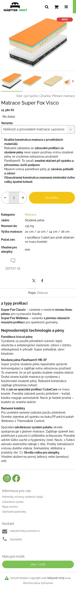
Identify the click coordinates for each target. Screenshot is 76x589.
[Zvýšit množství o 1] (23, 197)
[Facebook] (42, 280)
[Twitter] (34, 280)
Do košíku (51, 197)
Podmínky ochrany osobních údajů (22, 496)
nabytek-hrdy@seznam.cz (25, 530)
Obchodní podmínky (14, 511)
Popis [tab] (32, 292)
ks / (38, 564)
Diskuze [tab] (42, 292)
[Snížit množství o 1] (5, 197)
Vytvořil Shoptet (19, 578)
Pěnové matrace (63, 96)
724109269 (16, 539)
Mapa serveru (10, 506)
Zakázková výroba (12, 501)
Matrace (30, 214)
